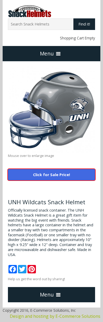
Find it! (84, 24)
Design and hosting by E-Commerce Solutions (55, 316)
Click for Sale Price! (51, 174)
